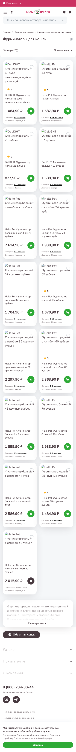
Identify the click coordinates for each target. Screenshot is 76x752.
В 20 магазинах (20, 453)
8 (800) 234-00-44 (18, 687)
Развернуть (36, 623)
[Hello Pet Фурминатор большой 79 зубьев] (56, 428)
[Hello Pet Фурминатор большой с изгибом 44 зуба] (20, 495)
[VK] (6, 699)
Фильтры (8, 50)
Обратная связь (24, 635)
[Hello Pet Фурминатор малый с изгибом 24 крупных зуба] (56, 226)
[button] (5, 12)
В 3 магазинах (19, 520)
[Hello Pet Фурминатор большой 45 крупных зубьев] (20, 428)
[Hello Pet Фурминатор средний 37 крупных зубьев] (20, 294)
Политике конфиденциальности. (33, 735)
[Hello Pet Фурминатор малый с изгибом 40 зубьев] (20, 562)
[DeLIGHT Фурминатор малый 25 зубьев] (20, 159)
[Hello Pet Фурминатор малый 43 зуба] (56, 92)
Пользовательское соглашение (18, 717)
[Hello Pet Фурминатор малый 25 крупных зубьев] (56, 495)
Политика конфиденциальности (19, 711)
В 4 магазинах (19, 185)
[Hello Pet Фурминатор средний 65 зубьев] (56, 294)
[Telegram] (16, 699)
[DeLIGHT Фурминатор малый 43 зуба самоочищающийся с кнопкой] (20, 92)
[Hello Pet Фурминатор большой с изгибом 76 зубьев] (20, 226)
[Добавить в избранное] (32, 67)
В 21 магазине (56, 319)
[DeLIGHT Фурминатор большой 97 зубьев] (56, 159)
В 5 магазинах (19, 118)
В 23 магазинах (56, 118)
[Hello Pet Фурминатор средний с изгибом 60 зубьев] (56, 361)
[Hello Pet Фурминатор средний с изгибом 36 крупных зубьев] (20, 361)
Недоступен (21, 587)
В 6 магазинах (56, 185)
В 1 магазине (19, 252)
